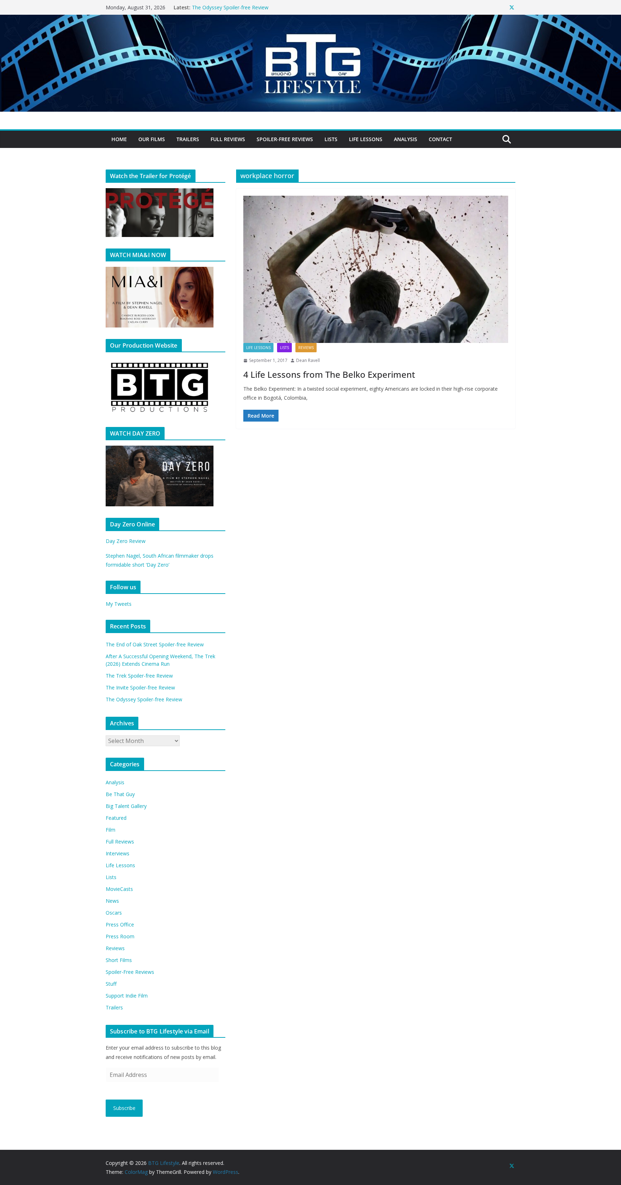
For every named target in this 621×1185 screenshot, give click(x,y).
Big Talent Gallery (126, 806)
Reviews (306, 347)
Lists (331, 139)
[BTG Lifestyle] (310, 20)
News (112, 900)
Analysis (405, 139)
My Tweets (119, 603)
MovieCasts (119, 889)
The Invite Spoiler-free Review (226, 7)
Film (110, 829)
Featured (116, 817)
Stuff (111, 983)
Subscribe (124, 1108)
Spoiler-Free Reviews (285, 139)
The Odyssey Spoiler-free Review (144, 699)
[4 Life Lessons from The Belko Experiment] (375, 269)
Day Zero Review (126, 541)
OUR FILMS (151, 139)
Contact (440, 139)
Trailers (187, 139)
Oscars (114, 912)
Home (119, 139)
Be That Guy (120, 794)
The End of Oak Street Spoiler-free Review (155, 644)
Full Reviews (228, 139)
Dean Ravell (308, 360)
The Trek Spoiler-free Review (139, 675)
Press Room (120, 936)
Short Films (119, 960)
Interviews (117, 853)
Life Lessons (365, 139)
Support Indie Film (127, 995)
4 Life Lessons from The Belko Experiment (329, 374)
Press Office (120, 924)
